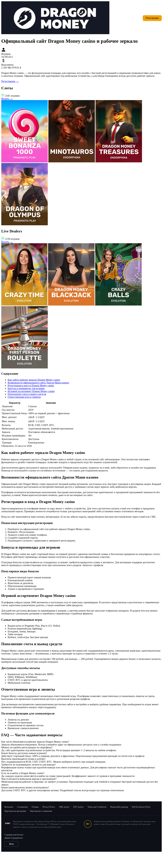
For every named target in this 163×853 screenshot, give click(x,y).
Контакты (8, 807)
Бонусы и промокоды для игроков (26, 388)
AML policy (64, 807)
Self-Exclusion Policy (141, 807)
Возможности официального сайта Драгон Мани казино (38, 382)
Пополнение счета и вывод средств (27, 394)
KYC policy (78, 807)
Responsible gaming (119, 807)
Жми (11, 844)
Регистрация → (10, 81)
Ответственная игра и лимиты (24, 397)
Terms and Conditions (97, 807)
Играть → (7, 98)
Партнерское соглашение (41, 811)
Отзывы (35, 807)
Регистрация (152, 18)
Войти (135, 18)
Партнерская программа (15, 811)
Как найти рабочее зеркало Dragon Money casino (34, 379)
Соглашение (22, 807)
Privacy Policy (49, 807)
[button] (81, 741)
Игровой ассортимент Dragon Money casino (31, 391)
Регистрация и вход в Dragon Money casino (31, 385)
